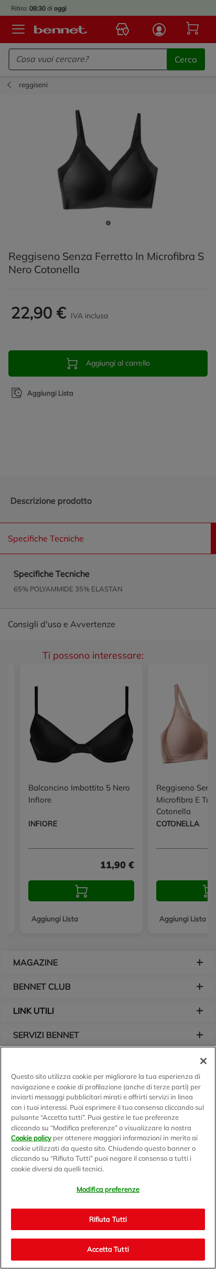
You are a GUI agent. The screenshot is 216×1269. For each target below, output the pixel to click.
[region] (108, 1157)
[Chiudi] (203, 1061)
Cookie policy (31, 1137)
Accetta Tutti (108, 1249)
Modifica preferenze (108, 1189)
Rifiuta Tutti (108, 1219)
